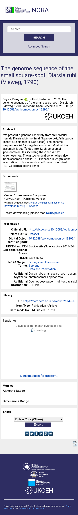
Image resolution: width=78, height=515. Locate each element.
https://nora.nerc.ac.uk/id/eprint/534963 (49, 301)
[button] (75, 444)
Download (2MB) (14, 206)
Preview (32, 206)
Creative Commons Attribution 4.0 (46, 202)
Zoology (34, 265)
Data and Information (42, 269)
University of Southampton (31, 508)
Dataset (34, 234)
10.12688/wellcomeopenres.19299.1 (26, 109)
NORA (40, 10)
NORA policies (55, 213)
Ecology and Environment (45, 262)
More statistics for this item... (39, 376)
